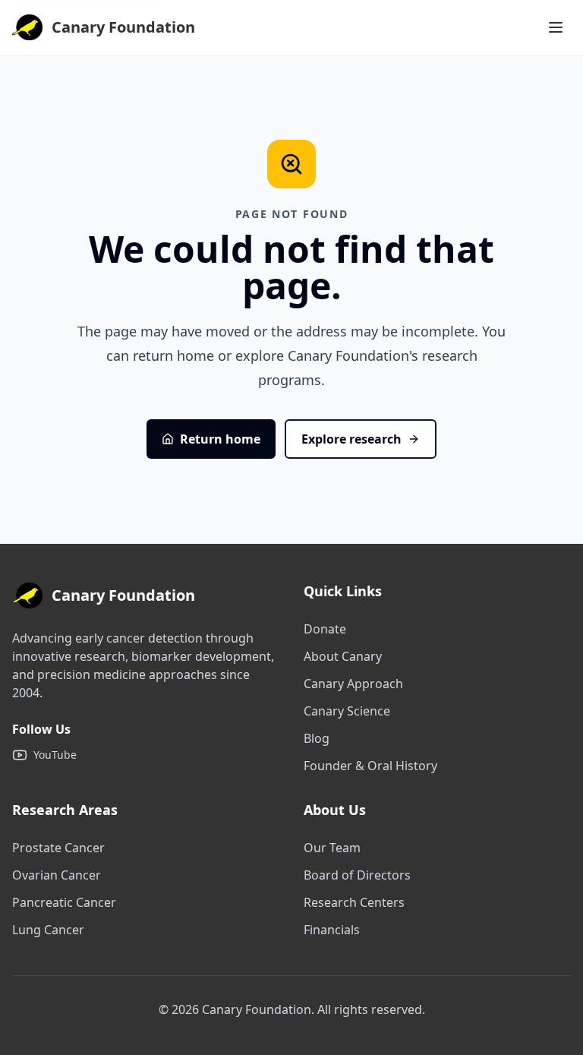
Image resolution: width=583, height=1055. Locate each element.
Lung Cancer (48, 929)
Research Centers (354, 902)
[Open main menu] (555, 27)
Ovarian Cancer (56, 875)
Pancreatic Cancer (64, 902)
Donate (325, 629)
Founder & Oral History (370, 765)
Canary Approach (353, 683)
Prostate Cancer (58, 847)
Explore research (351, 439)
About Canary (343, 656)
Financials (332, 929)
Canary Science (347, 711)
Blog (316, 738)
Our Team (332, 847)
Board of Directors (357, 875)
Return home (220, 439)
